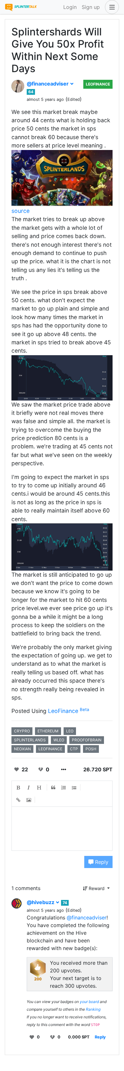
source (20, 210)
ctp (74, 748)
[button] (110, 7)
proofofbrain (86, 740)
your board (89, 1001)
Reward (96, 888)
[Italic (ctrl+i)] (28, 787)
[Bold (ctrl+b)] (18, 787)
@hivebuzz (41, 902)
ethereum (48, 731)
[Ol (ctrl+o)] (63, 787)
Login (70, 7)
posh (91, 748)
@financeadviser (48, 83)
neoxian (22, 748)
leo (69, 731)
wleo (58, 740)
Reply (100, 862)
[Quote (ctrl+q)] (53, 787)
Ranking (93, 1009)
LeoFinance (98, 84)
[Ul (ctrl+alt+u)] (74, 787)
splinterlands (30, 740)
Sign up (91, 7)
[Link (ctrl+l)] (18, 800)
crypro (22, 731)
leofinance (50, 748)
